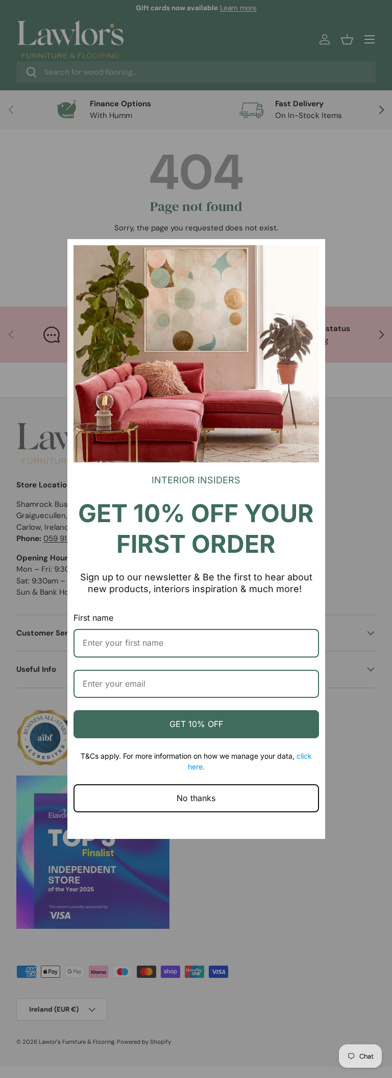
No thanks (196, 798)
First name (93, 618)
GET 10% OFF (196, 724)
